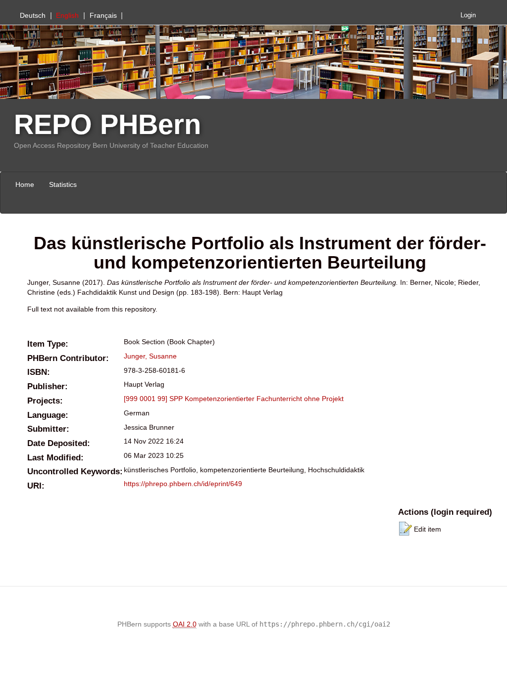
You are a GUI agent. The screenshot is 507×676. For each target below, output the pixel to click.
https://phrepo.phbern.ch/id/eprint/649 (183, 484)
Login (468, 15)
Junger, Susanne (150, 356)
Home (24, 184)
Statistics (63, 184)
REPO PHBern (107, 124)
